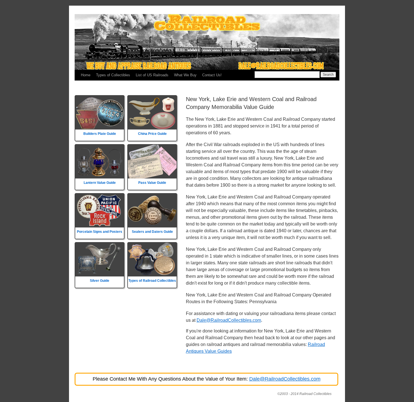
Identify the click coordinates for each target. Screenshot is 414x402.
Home (85, 75)
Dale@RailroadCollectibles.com (229, 320)
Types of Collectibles (113, 75)
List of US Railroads (152, 75)
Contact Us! (212, 75)
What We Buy (185, 75)
